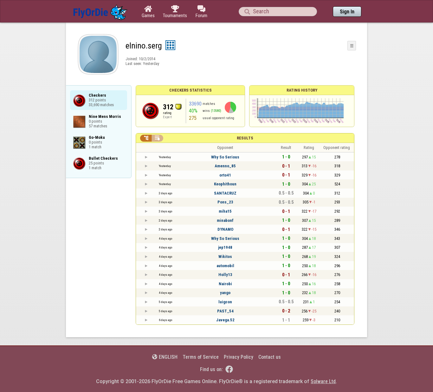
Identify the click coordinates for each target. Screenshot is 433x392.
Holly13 (225, 274)
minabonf (225, 220)
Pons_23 (225, 202)
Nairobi (225, 283)
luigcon (225, 301)
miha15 (225, 211)
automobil (225, 265)
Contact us (269, 357)
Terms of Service (201, 357)
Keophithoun (225, 184)
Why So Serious (225, 157)
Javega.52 (225, 320)
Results (245, 138)
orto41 (225, 175)
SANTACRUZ (225, 193)
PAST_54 (225, 311)
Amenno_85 (225, 166)
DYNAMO (225, 229)
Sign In (347, 12)
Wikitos (225, 256)
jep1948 (225, 247)
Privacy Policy (238, 357)
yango (225, 292)
